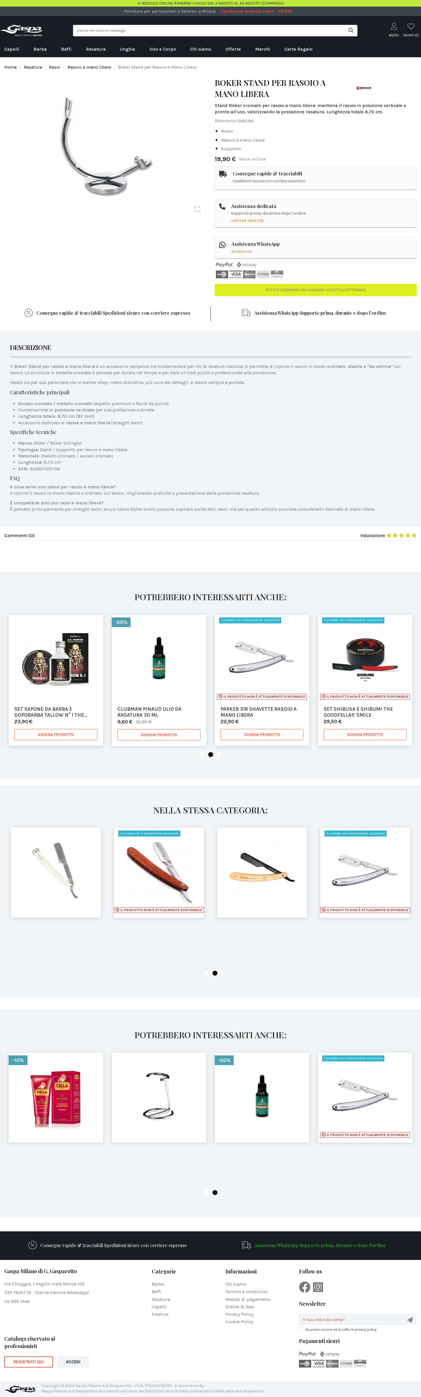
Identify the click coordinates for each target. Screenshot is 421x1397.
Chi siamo (235, 1284)
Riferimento (226, 120)
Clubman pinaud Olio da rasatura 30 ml (46, 712)
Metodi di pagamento (248, 1299)
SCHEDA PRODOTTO (56, 734)
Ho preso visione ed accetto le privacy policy (341, 1329)
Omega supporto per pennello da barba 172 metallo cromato (364, 712)
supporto (231, 148)
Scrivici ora (241, 251)
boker (227, 131)
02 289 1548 (17, 1301)
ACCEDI (73, 1361)
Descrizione (30, 348)
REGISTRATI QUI (28, 1361)
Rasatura (161, 1299)
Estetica (160, 1314)
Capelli (159, 1306)
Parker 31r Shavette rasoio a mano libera (155, 712)
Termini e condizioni (246, 1291)
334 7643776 (17, 1292)
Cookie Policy (239, 1321)
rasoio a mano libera (243, 140)
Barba (158, 1284)
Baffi (156, 1291)
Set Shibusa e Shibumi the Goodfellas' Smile (255, 712)
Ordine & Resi (240, 1306)
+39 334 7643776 (247, 220)
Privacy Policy (239, 1314)
